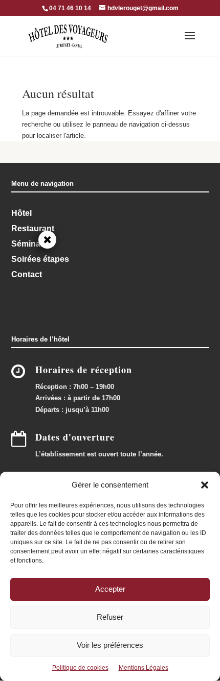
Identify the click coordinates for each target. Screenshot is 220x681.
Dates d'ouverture (75, 437)
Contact (26, 274)
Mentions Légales (143, 667)
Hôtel (21, 213)
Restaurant (32, 228)
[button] (205, 485)
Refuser (110, 617)
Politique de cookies (80, 667)
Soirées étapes (40, 259)
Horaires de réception (83, 369)
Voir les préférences (110, 645)
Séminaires (33, 243)
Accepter (110, 589)
